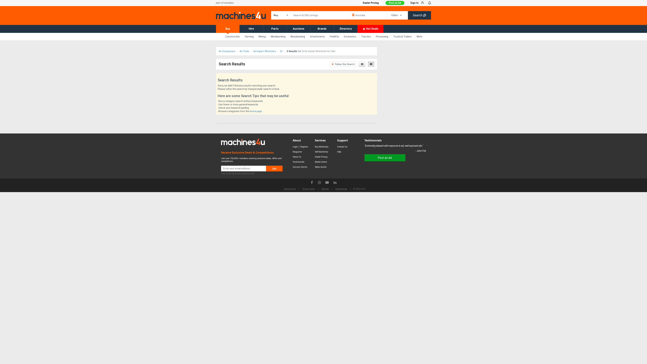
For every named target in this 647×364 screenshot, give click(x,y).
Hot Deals (371, 28)
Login (295, 146)
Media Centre (321, 162)
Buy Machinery (321, 147)
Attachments (317, 36)
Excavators (350, 36)
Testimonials (298, 161)
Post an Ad (395, 3)
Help (339, 152)
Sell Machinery (321, 152)
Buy (227, 28)
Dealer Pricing (321, 157)
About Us (297, 156)
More (419, 36)
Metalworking (278, 36)
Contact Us (342, 147)
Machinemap (341, 189)
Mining (262, 36)
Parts (275, 28)
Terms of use (290, 189)
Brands (322, 28)
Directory (346, 28)
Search (418, 15)
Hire (251, 28)
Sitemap (325, 189)
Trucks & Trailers (402, 36)
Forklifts (334, 36)
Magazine (297, 151)
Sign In (414, 2)
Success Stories (300, 166)
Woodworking (297, 36)
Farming (249, 36)
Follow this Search (344, 64)
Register (304, 146)
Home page (256, 111)
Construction (232, 36)
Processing (382, 36)
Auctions (298, 28)
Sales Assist (321, 167)
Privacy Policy (308, 189)
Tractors (366, 36)
